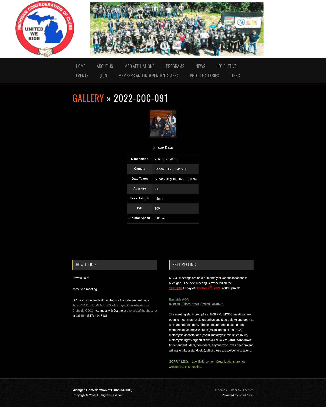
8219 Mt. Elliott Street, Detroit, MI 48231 (196, 304)
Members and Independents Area (148, 75)
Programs (175, 65)
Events (82, 75)
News (200, 65)
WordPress (246, 395)
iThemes (248, 390)
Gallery (88, 97)
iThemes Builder (226, 390)
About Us (105, 65)
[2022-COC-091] (163, 136)
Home (80, 65)
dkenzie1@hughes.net (142, 310)
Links (235, 75)
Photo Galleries (204, 75)
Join (103, 75)
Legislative (227, 65)
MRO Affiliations (139, 65)
